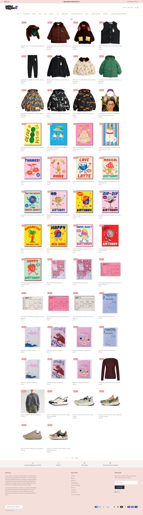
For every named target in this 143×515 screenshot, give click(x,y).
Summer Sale (26, 13)
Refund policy (74, 483)
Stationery (105, 13)
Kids (45, 13)
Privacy (73, 487)
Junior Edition (11, 510)
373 (72, 458)
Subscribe (120, 487)
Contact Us (74, 492)
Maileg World (65, 13)
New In (18, 13)
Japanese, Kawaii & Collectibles (118, 13)
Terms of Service (75, 485)
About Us (73, 490)
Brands (34, 13)
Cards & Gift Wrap (95, 13)
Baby (40, 13)
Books (86, 13)
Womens (51, 13)
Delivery (73, 480)
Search (73, 476)
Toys (58, 13)
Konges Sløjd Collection (76, 13)
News (72, 478)
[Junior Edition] (11, 7)
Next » (77, 458)
